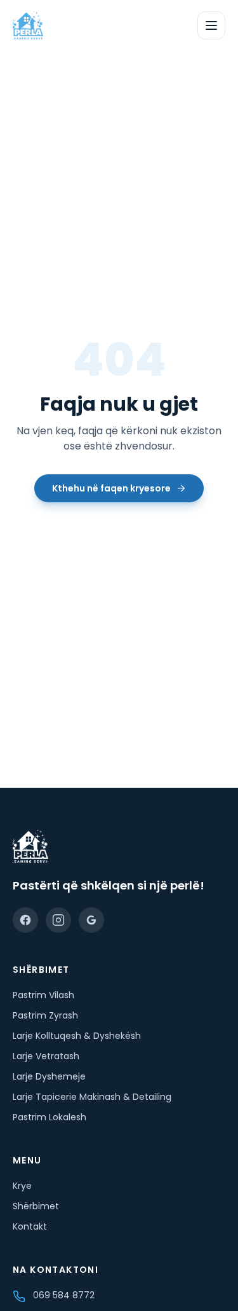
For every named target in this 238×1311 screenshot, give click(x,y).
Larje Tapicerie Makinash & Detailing (92, 1096)
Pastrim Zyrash (45, 1015)
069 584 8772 (64, 1295)
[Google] (91, 920)
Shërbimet (36, 1206)
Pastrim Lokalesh (49, 1117)
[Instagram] (58, 920)
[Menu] (211, 25)
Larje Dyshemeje (49, 1076)
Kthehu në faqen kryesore (111, 488)
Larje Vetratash (46, 1056)
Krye (22, 1185)
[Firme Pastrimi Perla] (28, 25)
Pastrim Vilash (43, 995)
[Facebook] (25, 920)
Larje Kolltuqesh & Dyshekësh (77, 1035)
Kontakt (30, 1226)
